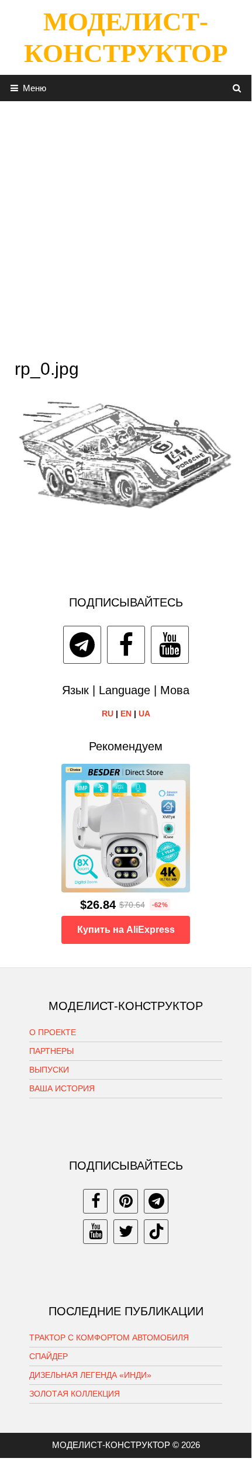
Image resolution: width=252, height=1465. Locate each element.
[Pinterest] (125, 1201)
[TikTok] (156, 1231)
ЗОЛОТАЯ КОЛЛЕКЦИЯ (74, 1393)
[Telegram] (82, 645)
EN (126, 713)
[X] (125, 1231)
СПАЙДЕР (48, 1356)
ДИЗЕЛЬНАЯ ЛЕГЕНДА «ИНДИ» (90, 1375)
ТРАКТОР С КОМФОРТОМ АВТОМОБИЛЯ (109, 1337)
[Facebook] (126, 645)
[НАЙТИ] (237, 88)
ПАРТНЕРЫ (51, 1051)
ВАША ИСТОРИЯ (62, 1088)
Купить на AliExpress (126, 930)
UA (144, 713)
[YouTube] (170, 645)
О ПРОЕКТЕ (52, 1032)
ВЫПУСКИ (49, 1069)
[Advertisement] (125, 227)
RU (107, 713)
